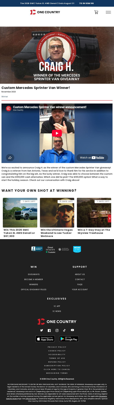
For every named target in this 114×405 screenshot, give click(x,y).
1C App (57, 306)
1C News (57, 311)
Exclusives (56, 298)
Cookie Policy (57, 351)
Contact (80, 279)
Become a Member (33, 279)
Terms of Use (57, 358)
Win (34, 267)
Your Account (80, 289)
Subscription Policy (57, 366)
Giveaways (34, 274)
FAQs (80, 284)
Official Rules (30, 399)
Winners (33, 284)
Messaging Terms (57, 373)
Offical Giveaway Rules (33, 289)
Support (80, 267)
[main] (57, 128)
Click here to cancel (57, 369)
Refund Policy (57, 362)
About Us (80, 274)
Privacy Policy (57, 347)
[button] (108, 12)
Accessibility (57, 354)
